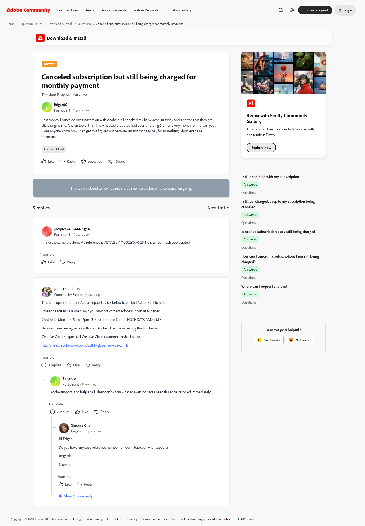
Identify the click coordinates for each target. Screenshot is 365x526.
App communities (31, 24)
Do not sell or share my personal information (201, 519)
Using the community (87, 519)
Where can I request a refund (264, 286)
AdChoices (247, 519)
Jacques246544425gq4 (72, 228)
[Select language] (292, 10)
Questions (84, 24)
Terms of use (115, 519)
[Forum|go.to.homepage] (28, 10)
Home (10, 24)
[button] (315, 10)
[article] (131, 246)
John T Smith (64, 289)
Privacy (132, 519)
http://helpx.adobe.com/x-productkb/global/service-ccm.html (87, 345)
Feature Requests (145, 10)
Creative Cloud (54, 149)
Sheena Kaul (81, 425)
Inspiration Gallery (178, 10)
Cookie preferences (154, 519)
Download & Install (60, 24)
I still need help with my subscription (270, 176)
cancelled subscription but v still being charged (278, 231)
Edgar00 (60, 104)
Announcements (114, 10)
